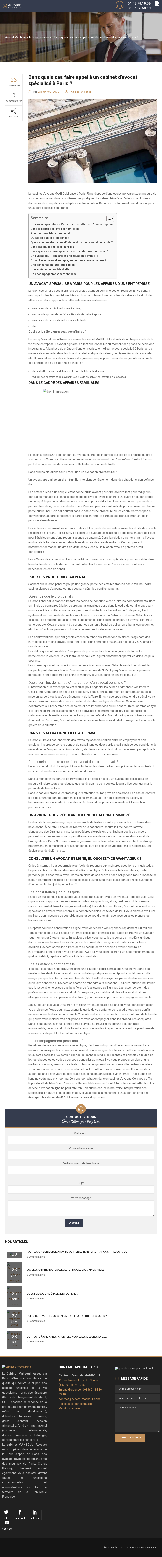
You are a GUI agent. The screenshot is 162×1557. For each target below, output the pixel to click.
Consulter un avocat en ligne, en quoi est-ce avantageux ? (68, 260)
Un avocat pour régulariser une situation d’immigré (64, 255)
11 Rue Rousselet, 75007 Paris (78, 1380)
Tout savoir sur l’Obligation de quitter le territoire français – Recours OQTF (78, 1251)
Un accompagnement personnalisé (54, 274)
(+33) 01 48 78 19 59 (72, 1385)
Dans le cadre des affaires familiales (55, 228)
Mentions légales (70, 1408)
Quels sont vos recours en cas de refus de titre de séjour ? (67, 1315)
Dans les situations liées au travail (53, 246)
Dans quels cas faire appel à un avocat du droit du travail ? (69, 251)
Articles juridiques (40, 37)
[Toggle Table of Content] (108, 218)
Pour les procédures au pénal (50, 233)
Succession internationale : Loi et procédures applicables (65, 1269)
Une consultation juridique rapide (53, 264)
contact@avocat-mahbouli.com (79, 1399)
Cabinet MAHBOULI (49, 91)
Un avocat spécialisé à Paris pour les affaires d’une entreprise (72, 224)
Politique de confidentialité (76, 1404)
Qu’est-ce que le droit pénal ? (50, 237)
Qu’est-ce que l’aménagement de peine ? (52, 1293)
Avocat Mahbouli (15, 37)
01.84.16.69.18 (139, 8)
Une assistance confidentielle (50, 269)
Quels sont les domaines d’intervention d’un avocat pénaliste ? (72, 242)
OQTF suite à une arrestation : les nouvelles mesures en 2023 (67, 1336)
